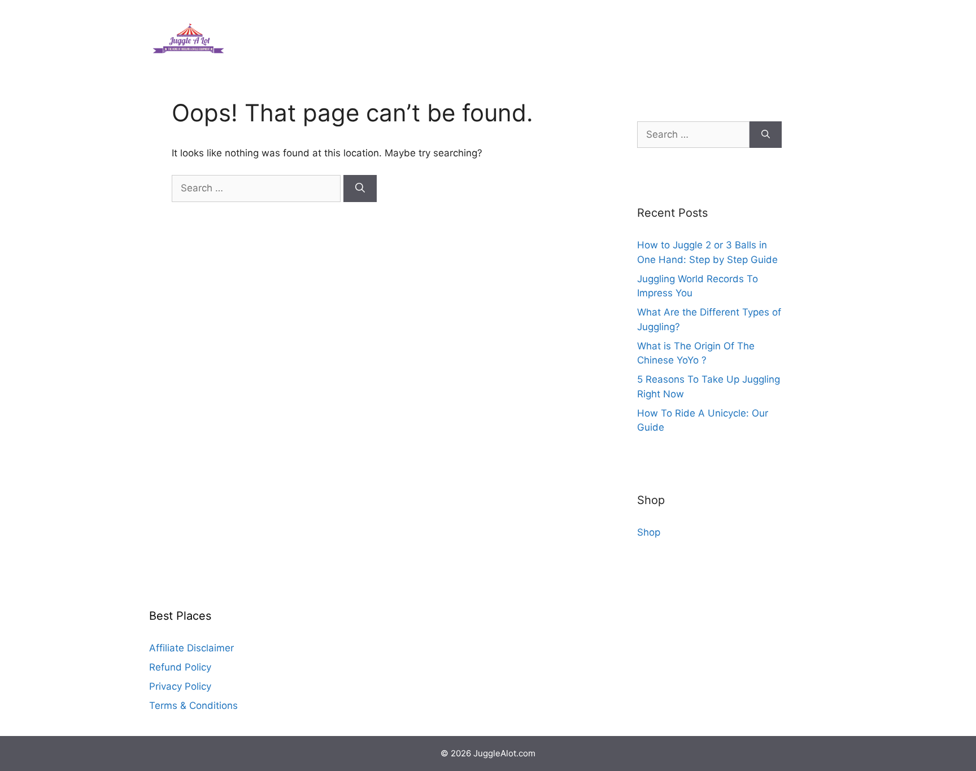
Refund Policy (180, 667)
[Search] (360, 188)
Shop (648, 532)
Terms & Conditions (193, 705)
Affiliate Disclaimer (191, 648)
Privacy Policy (180, 686)
